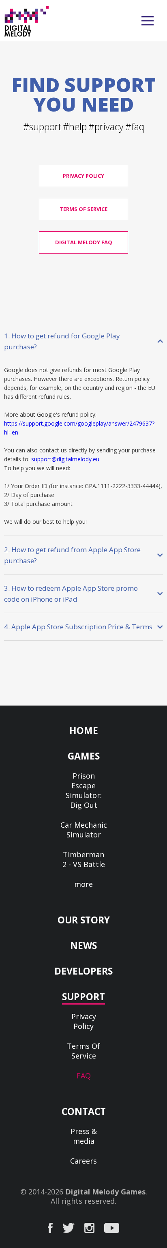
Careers (83, 1161)
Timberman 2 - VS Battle (83, 859)
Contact (84, 1111)
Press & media (84, 1136)
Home (83, 730)
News (83, 945)
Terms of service (83, 209)
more (83, 884)
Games (84, 755)
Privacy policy (83, 175)
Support (83, 996)
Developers (83, 970)
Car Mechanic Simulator (83, 829)
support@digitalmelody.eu (65, 459)
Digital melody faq (83, 242)
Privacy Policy (83, 1021)
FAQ (84, 1075)
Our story (84, 919)
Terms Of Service (83, 1051)
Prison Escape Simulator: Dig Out (84, 790)
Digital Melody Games (105, 1191)
